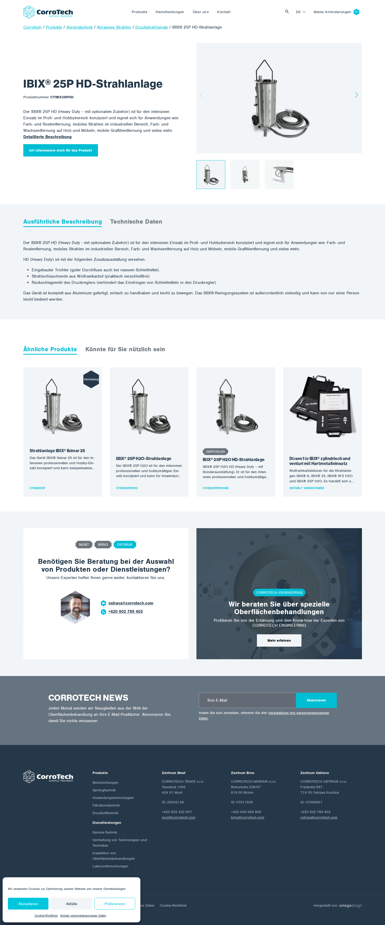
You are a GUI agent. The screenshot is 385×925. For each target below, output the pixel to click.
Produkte (139, 12)
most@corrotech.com (178, 817)
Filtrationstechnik (106, 805)
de (298, 12)
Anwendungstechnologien (113, 798)
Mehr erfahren (279, 640)
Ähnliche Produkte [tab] (50, 349)
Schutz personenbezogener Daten (83, 915)
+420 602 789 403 (125, 611)
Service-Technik (104, 832)
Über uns (201, 12)
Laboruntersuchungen (110, 866)
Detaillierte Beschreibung (47, 136)
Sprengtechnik (104, 790)
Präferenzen (114, 903)
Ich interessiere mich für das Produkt (60, 150)
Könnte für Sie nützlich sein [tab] (125, 349)
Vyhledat (288, 12)
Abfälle (71, 903)
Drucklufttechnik (105, 813)
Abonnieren (316, 700)
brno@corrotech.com (247, 817)
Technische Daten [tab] (136, 221)
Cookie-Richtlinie (46, 915)
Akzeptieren (28, 903)
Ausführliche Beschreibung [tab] (62, 221)
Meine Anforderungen (332, 12)
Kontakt (223, 12)
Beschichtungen (105, 782)
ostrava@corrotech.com (130, 603)
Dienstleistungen (170, 12)
